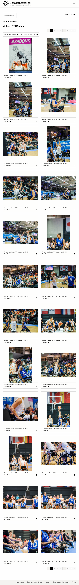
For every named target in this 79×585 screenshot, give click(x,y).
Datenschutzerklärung (35, 582)
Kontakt (48, 582)
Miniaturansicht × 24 (10, 34)
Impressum (21, 582)
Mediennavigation (9, 15)
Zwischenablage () (68, 14)
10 (67, 30)
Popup (75, 582)
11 (71, 30)
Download (7, 77)
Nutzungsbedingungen (61, 582)
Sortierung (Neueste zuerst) (29, 34)
